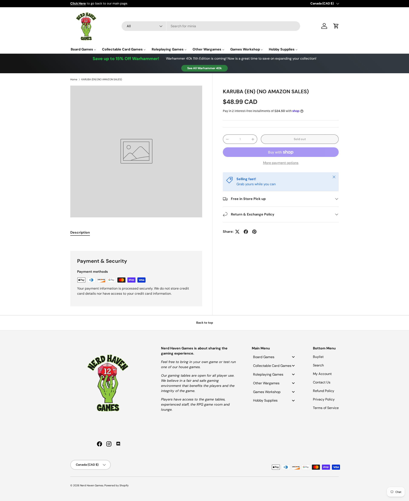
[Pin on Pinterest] (254, 231)
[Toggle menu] (293, 357)
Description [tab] (80, 232)
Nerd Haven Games (91, 485)
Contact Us (321, 382)
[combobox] (211, 26)
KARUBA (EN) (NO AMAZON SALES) (101, 79)
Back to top (204, 322)
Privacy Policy (324, 399)
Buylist (318, 357)
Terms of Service (326, 408)
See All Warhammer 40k (204, 68)
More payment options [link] (280, 163)
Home (73, 79)
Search (318, 365)
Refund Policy (323, 391)
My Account (322, 374)
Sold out (300, 139)
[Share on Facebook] (246, 231)
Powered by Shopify (116, 485)
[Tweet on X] (237, 231)
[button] (336, 26)
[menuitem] (83, 49)
